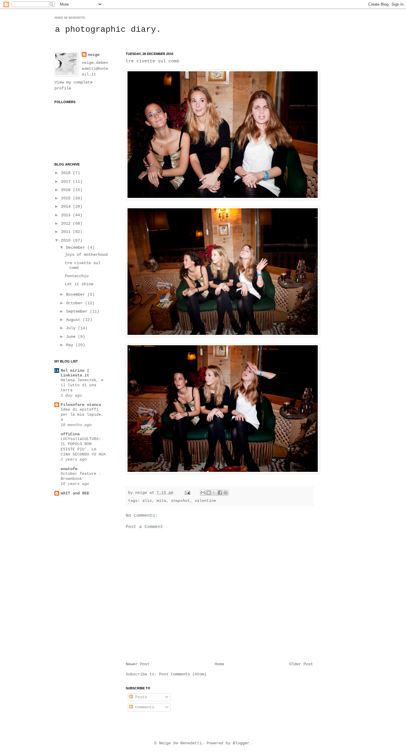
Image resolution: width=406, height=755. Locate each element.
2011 (67, 231)
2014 (67, 206)
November (76, 294)
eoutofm (69, 468)
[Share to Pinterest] (226, 493)
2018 (67, 173)
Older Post (301, 664)
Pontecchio (77, 276)
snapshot (180, 501)
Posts (140, 697)
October (75, 303)
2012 (67, 223)
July (72, 328)
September (78, 311)
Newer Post (138, 664)
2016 (67, 189)
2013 (67, 215)
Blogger (241, 743)
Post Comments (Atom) (183, 674)
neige (94, 54)
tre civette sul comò (152, 61)
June (72, 336)
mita (161, 501)
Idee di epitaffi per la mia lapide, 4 (82, 414)
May (70, 345)
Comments (143, 707)
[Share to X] (214, 493)
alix (147, 501)
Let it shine (79, 284)
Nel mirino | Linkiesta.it (75, 373)
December (76, 247)
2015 (67, 198)
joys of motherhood (86, 254)
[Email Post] (188, 493)
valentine (205, 501)
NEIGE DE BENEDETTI (69, 17)
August (74, 319)
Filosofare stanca (81, 404)
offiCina (70, 434)
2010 (67, 240)
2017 (67, 181)
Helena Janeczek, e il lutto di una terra (82, 385)
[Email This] (203, 493)
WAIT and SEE (75, 493)
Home (219, 664)
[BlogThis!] (209, 493)
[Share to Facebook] (220, 493)
